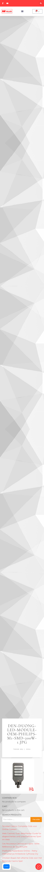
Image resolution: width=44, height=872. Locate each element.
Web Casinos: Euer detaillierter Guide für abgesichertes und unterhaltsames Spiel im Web (21, 836)
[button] (40, 3)
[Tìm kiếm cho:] (22, 819)
